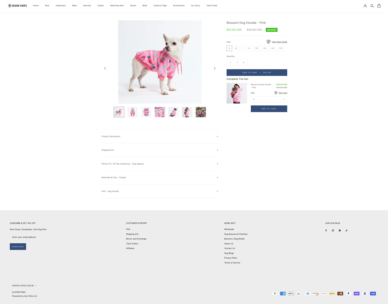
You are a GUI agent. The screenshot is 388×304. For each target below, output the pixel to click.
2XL (257, 48)
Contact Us (229, 248)
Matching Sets (117, 5)
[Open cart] (379, 5)
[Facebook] (326, 230)
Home (36, 5)
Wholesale (229, 229)
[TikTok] (347, 230)
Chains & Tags (160, 5)
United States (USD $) (22, 285)
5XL (281, 48)
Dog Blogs (229, 253)
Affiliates (130, 248)
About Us (228, 243)
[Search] (372, 5)
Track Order (211, 5)
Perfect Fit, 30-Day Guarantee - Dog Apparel (123, 164)
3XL (265, 48)
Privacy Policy (230, 258)
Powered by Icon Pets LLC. (25, 296)
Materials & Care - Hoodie (114, 177)
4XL (273, 48)
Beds (144, 5)
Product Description (111, 136)
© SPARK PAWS (19, 292)
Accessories (179, 5)
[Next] (215, 68)
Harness (87, 5)
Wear (74, 5)
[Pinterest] (340, 230)
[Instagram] (333, 230)
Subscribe (18, 247)
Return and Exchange (136, 239)
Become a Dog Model (234, 239)
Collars (100, 5)
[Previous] (105, 68)
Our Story (195, 5)
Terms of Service (232, 262)
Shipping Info (108, 150)
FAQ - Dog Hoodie (110, 191)
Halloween (61, 5)
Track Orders (132, 243)
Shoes (133, 5)
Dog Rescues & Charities (236, 234)
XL (249, 48)
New (47, 5)
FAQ (128, 229)
